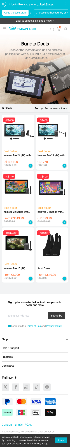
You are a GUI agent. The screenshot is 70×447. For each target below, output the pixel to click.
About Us (7, 431)
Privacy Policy (54, 326)
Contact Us (48, 431)
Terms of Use (33, 326)
